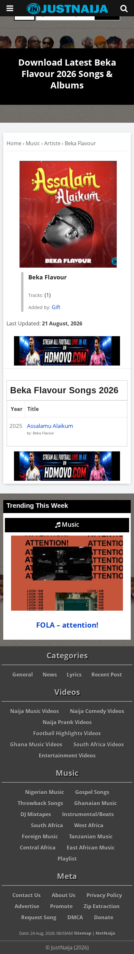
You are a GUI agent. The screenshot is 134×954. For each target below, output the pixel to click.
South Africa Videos (99, 744)
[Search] (124, 8)
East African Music (90, 847)
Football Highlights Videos (67, 733)
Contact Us (26, 895)
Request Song (38, 917)
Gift (56, 307)
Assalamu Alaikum (50, 426)
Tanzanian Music (91, 836)
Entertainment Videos (67, 755)
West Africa (88, 825)
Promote (61, 906)
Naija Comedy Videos (97, 711)
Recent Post (106, 674)
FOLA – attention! (67, 625)
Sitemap (82, 933)
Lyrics (74, 674)
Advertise (27, 906)
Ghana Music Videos (36, 744)
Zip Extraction (102, 906)
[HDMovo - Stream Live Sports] (67, 363)
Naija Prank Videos (67, 722)
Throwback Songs (40, 803)
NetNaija (105, 933)
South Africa (47, 825)
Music (33, 143)
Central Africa (38, 847)
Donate (103, 917)
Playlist (67, 858)
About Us (63, 895)
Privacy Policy (104, 895)
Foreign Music (40, 836)
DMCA (75, 917)
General (22, 674)
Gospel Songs (92, 792)
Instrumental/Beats (88, 814)
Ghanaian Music (95, 803)
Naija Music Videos (34, 711)
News (50, 674)
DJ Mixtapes (35, 814)
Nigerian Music (44, 792)
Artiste (52, 143)
